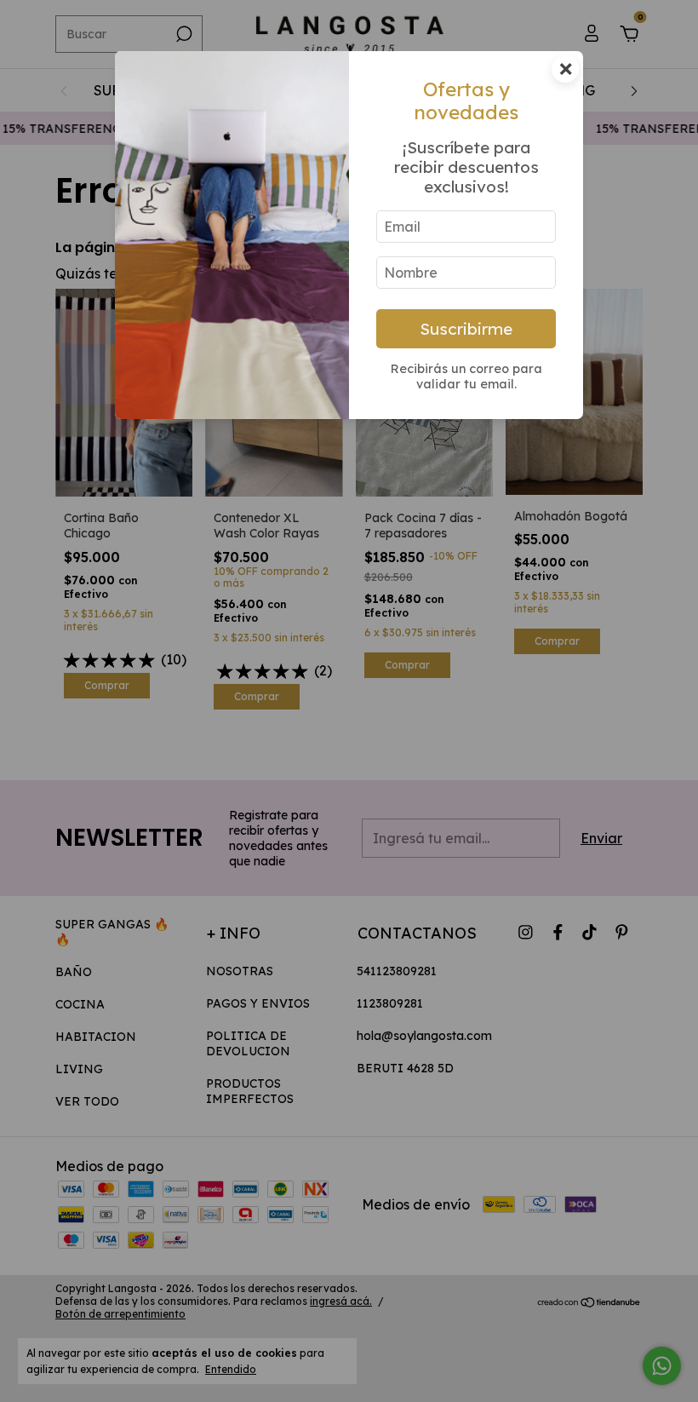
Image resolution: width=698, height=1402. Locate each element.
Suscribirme (466, 329)
